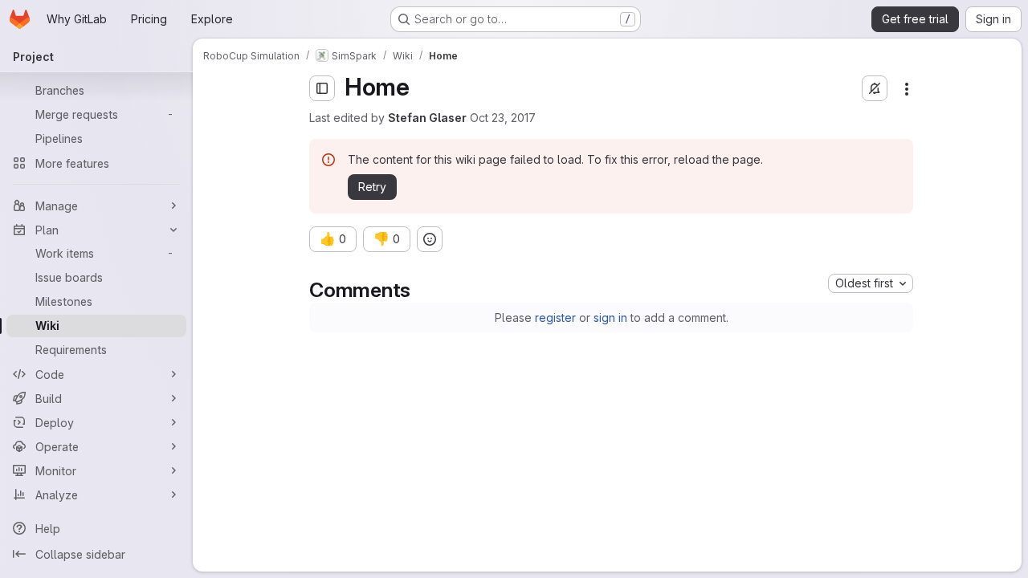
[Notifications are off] (874, 88)
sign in (610, 317)
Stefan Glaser (427, 117)
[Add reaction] (430, 239)
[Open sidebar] (322, 88)
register (555, 317)
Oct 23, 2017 (503, 117)
